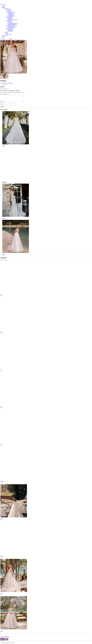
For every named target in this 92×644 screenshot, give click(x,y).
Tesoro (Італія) (8, 9)
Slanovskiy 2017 (10, 31)
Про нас (3, 6)
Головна (1, 39)
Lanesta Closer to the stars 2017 (13, 23)
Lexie (1, 444)
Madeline (1, 481)
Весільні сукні (6, 8)
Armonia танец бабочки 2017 (12, 19)
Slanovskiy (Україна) (9, 28)
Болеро (7, 32)
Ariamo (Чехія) (8, 11)
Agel (1, 369)
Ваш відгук (2, 101)
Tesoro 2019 (10, 10)
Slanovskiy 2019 (10, 29)
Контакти (3, 37)
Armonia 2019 (10, 18)
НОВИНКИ (11, 83)
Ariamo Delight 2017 (11, 14)
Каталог (3, 7)
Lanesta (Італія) (8, 20)
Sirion (1, 332)
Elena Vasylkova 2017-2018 (12, 26)
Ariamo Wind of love (11, 15)
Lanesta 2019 (10, 21)
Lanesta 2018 (10, 22)
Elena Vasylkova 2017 (11, 27)
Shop (4, 39)
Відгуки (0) (4, 84)
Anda (1, 593)
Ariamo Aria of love (11, 16)
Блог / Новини (4, 35)
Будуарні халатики (9, 34)
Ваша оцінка (2, 94)
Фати (7, 33)
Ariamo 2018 (10, 13)
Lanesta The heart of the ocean (12, 24)
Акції (3, 36)
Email (1, 104)
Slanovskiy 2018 (10, 30)
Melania (1, 556)
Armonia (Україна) (9, 17)
